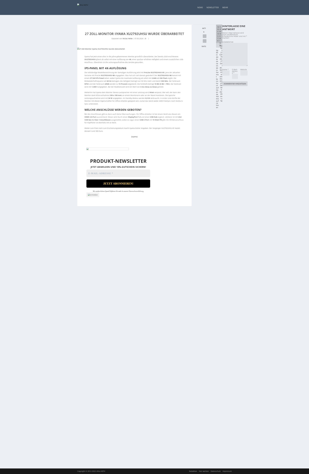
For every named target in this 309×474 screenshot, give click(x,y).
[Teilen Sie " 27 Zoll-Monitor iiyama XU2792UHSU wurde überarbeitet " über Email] (204, 36)
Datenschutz (216, 471)
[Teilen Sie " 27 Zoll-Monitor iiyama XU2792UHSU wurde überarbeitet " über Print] (204, 41)
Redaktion (193, 471)
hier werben (204, 471)
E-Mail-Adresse (235, 71)
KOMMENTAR (227, 42)
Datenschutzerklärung (136, 191)
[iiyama (134, 136)
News (200, 8)
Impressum (227, 471)
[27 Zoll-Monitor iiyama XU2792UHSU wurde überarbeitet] (134, 48)
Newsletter (213, 8)
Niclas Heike (128, 38)
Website (243, 69)
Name (225, 69)
